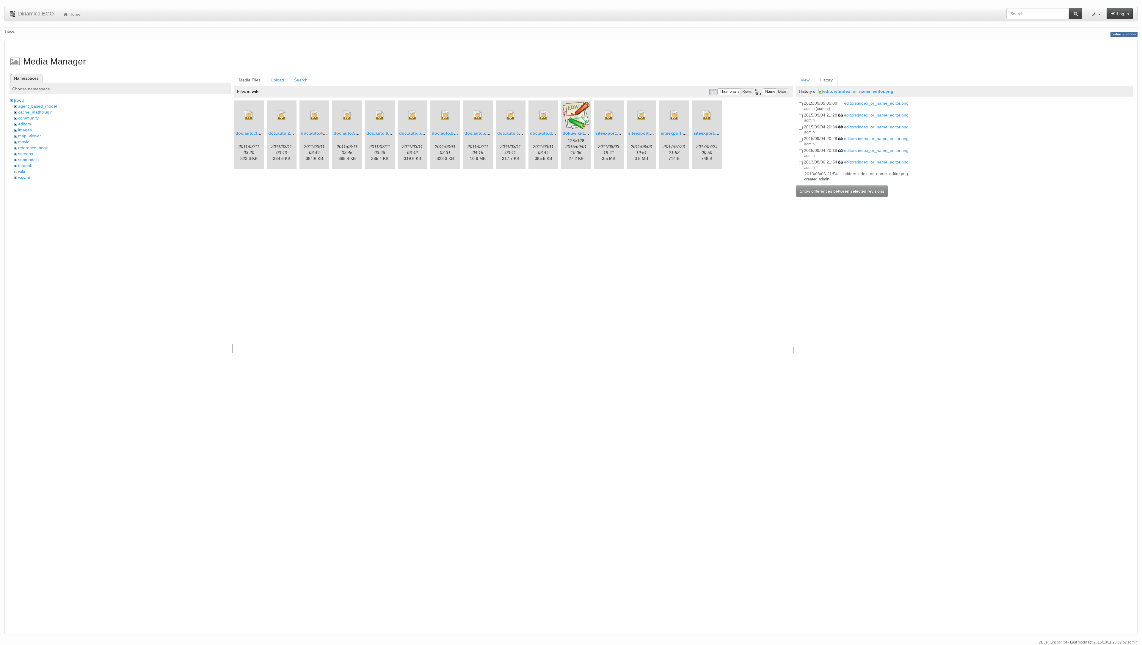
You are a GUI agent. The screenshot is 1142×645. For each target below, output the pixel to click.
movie (23, 141)
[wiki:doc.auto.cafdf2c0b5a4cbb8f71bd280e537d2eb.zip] (510, 115)
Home (74, 14)
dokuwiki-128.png (581, 133)
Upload (277, 80)
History (826, 80)
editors (24, 124)
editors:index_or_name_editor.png (858, 91)
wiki (21, 171)
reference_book (33, 147)
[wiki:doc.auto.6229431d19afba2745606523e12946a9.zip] (379, 115)
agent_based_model (37, 106)
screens (25, 153)
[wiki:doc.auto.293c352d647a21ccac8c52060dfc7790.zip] (281, 115)
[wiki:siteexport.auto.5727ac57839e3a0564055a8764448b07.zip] (641, 115)
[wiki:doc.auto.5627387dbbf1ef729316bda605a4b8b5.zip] (347, 115)
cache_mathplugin (35, 112)
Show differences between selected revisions (842, 191)
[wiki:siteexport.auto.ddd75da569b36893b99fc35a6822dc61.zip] (707, 115)
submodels (28, 159)
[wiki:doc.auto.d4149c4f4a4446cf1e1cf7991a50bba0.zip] (543, 115)
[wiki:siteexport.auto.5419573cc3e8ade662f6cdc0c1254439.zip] (674, 115)
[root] (19, 100)
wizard (24, 177)
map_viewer (29, 135)
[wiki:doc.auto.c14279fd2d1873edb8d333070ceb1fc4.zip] (478, 115)
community (28, 118)
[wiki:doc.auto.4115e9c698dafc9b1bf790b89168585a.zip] (314, 115)
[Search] (1075, 13)
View (805, 80)
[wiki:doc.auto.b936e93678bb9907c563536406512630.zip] (445, 115)
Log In (1122, 13)
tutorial (24, 165)
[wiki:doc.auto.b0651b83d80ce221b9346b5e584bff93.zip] (412, 115)
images (25, 130)
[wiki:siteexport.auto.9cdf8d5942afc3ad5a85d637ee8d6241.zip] (608, 115)
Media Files (250, 80)
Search (301, 80)
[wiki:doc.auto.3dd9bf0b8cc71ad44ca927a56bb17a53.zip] (249, 115)
